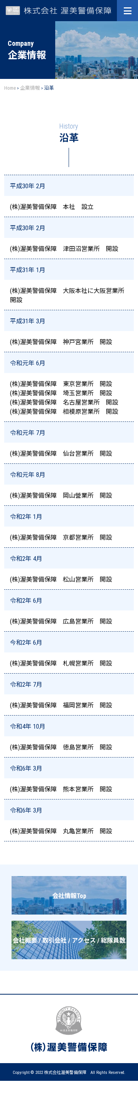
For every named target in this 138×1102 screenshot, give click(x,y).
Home (10, 88)
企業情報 (30, 88)
